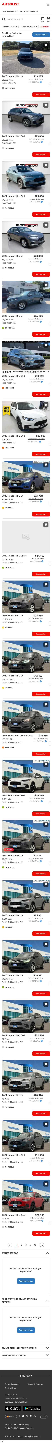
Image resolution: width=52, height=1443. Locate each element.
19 (35, 1244)
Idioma (11, 1416)
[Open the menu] (48, 4)
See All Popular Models (16, 1398)
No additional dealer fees (36, 439)
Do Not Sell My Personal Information (19, 1428)
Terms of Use (10, 1424)
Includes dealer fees (36, 79)
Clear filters (44, 26)
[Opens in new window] (13, 1408)
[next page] (42, 1245)
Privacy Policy (24, 1424)
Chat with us (10, 1388)
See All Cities (11, 1394)
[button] (42, 19)
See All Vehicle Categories (16, 1402)
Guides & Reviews (35, 1383)
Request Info (41, 94)
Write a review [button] (26, 1280)
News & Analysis (12, 1383)
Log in (44, 1416)
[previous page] (10, 1245)
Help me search (41, 34)
